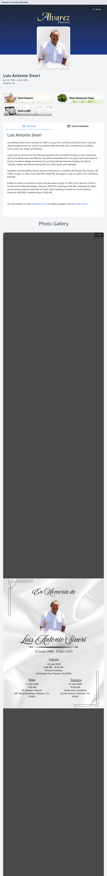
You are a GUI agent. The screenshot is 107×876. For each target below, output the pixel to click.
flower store (81, 203)
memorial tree (41, 203)
